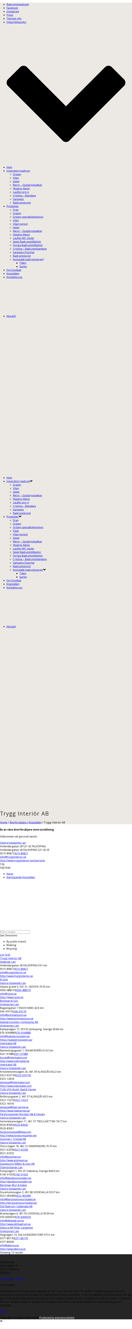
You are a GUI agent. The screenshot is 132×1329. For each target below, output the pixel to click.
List (2, 955)
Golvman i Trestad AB (13, 1139)
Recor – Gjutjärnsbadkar (27, 185)
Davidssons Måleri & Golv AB (17, 1164)
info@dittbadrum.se (12, 1220)
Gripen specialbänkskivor (28, 217)
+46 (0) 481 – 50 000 (12, 1279)
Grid (7, 955)
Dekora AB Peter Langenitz (16, 1227)
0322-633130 (23, 1075)
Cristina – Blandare (24, 195)
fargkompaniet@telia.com (15, 1132)
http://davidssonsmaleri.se (16, 1181)
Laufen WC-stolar (23, 238)
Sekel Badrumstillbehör (27, 241)
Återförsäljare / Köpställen (25, 822)
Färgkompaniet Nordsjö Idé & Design (22, 1114)
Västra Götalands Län (13, 843)
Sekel (16, 181)
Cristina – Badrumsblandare (30, 249)
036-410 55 (19, 1011)
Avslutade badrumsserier (28, 259)
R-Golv (4, 979)
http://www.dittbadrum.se (15, 1224)
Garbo (23, 266)
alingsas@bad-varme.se (14, 1107)
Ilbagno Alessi (21, 188)
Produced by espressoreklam (56, 1317)
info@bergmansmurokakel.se (18, 1199)
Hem (9, 167)
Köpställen (12, 273)
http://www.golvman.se (14, 1160)
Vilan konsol (20, 224)
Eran (16, 210)
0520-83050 (21, 1125)
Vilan (16, 178)
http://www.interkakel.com (16, 1086)
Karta (9, 873)
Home (3, 822)
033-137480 (21, 1054)
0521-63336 (21, 1149)
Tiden (22, 263)
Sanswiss (18, 199)
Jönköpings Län (9, 1004)
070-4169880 (23, 1032)
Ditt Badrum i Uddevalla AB (16, 1206)
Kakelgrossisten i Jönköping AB (19, 1022)
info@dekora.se (9, 1245)
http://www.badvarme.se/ (15, 1110)
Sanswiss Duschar (24, 252)
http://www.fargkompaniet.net (18, 1135)
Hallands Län (8, 962)
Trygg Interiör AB (10, 958)
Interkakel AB (8, 1043)
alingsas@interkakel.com (15, 1082)
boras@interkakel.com (13, 1057)
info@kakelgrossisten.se (15, 1036)
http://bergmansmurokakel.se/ (18, 1203)
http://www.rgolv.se (11, 997)
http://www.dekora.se (13, 1249)
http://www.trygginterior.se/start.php (22, 860)
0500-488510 (23, 990)
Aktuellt (11, 316)
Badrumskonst (22, 202)
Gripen (17, 174)
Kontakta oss (14, 277)
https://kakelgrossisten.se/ (16, 1040)
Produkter (12, 206)
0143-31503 (21, 1174)
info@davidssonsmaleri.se (15, 1178)
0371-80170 (21, 1238)
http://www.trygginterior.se (16, 976)
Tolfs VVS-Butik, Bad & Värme (18, 1089)
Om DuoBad (13, 270)
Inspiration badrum (18, 171)
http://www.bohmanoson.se (16, 1018)
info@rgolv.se (8, 994)
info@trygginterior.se (13, 857)
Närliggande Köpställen (20, 877)
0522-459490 (23, 1196)
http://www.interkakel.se (14, 1061)
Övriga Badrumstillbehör (28, 245)
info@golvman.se (10, 1157)
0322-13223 (21, 1100)
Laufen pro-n (21, 192)
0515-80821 (21, 853)
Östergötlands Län (11, 1167)
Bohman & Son (9, 1001)
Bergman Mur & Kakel (13, 1185)
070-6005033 (23, 1217)
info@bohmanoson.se (13, 1015)
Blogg (3, 1311)
